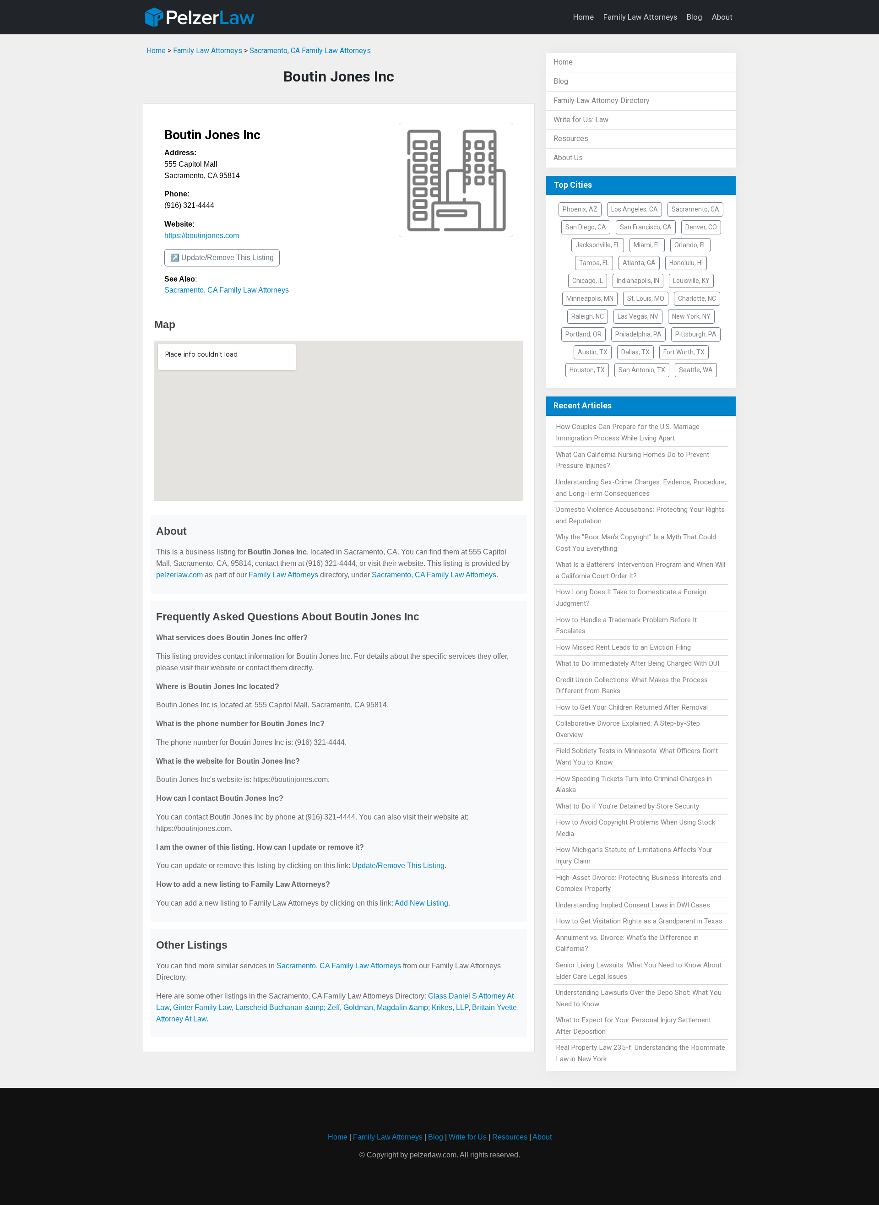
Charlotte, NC (697, 298)
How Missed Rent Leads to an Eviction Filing (623, 647)
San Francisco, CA (646, 227)
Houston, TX (587, 370)
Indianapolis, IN (638, 280)
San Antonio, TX (642, 370)
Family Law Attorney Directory (601, 100)
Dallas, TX (635, 352)
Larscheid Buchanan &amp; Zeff (287, 1007)
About (722, 17)
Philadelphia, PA (638, 334)
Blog (694, 17)
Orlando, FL (690, 245)
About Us (568, 157)
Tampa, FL (594, 262)
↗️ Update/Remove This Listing (222, 257)
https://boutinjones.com (201, 235)
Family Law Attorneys (640, 17)
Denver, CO (701, 227)
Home (583, 17)
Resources (570, 138)
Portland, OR (583, 334)
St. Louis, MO (645, 298)
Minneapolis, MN (589, 298)
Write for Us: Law (580, 119)
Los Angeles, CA (634, 209)
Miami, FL (647, 245)
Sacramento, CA (695, 209)
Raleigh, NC (587, 316)
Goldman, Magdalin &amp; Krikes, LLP (405, 1007)
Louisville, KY (691, 280)
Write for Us (468, 1137)
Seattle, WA (696, 370)
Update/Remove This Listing (398, 865)
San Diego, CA (585, 227)
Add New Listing (421, 903)
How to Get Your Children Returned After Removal (632, 707)
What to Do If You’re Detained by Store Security (627, 806)
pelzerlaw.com (179, 575)
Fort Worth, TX (684, 352)
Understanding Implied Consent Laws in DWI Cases (633, 905)
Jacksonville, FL (597, 245)
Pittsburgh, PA (695, 334)
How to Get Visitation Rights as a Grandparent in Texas (639, 921)
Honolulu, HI (686, 262)
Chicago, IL (587, 280)
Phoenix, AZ (580, 209)
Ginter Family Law (202, 1007)
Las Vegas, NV (638, 316)
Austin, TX (593, 352)
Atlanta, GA (639, 262)
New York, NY (691, 316)
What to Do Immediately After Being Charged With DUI (637, 663)
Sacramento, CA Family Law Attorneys (310, 50)
